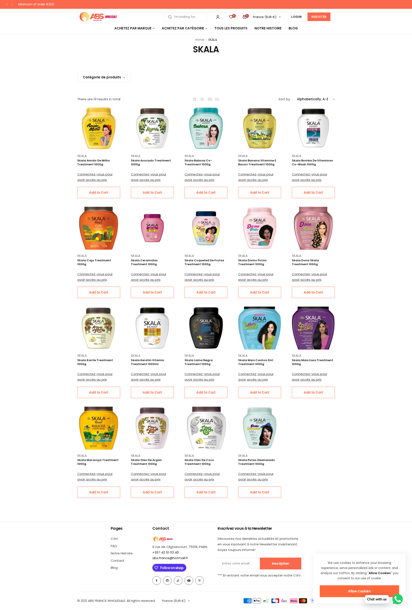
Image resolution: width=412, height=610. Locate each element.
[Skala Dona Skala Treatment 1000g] (313, 228)
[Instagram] (167, 580)
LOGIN (296, 17)
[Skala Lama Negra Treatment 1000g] (206, 328)
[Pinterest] (199, 580)
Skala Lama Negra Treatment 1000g (199, 362)
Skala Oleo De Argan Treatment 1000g (146, 462)
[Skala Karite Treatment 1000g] (98, 328)
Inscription (280, 563)
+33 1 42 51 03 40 (165, 552)
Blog (114, 567)
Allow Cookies (359, 591)
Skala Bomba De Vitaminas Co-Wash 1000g (312, 162)
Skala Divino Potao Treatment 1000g (252, 262)
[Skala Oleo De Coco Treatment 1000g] (206, 428)
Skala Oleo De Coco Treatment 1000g (199, 462)
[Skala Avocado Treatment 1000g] (152, 128)
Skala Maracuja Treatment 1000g (97, 462)
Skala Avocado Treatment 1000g (151, 162)
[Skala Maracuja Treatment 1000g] (98, 428)
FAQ (114, 546)
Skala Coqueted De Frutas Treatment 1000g (204, 262)
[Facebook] (156, 580)
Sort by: (285, 99)
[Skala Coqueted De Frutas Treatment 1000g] (206, 228)
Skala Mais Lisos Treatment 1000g (312, 362)
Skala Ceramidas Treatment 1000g (144, 262)
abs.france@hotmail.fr (170, 558)
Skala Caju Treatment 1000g (94, 262)
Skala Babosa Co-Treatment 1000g (198, 162)
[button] (7, 4)
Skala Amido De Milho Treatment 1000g (93, 162)
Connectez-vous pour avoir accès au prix (95, 177)
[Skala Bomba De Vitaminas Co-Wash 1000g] (313, 128)
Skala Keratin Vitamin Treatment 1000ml (147, 362)
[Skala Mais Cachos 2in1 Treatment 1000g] (259, 328)
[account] (218, 17)
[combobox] (185, 17)
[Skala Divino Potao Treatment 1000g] (259, 228)
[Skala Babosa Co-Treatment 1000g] (206, 128)
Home (199, 40)
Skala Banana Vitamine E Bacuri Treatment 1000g (257, 162)
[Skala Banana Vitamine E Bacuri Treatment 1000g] (259, 128)
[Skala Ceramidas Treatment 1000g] (152, 228)
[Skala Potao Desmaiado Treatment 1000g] (259, 428)
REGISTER (319, 17)
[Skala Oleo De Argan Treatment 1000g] (152, 428)
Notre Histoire (122, 553)
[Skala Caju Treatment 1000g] (98, 228)
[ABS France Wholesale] (98, 17)
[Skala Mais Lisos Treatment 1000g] (313, 328)
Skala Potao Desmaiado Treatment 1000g (256, 462)
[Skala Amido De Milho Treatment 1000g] (98, 128)
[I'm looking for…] (170, 17)
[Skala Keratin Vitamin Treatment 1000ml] (152, 328)
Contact (117, 560)
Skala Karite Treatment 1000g (95, 362)
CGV (114, 538)
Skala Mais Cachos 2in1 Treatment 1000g (255, 362)
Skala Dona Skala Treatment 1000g (305, 262)
